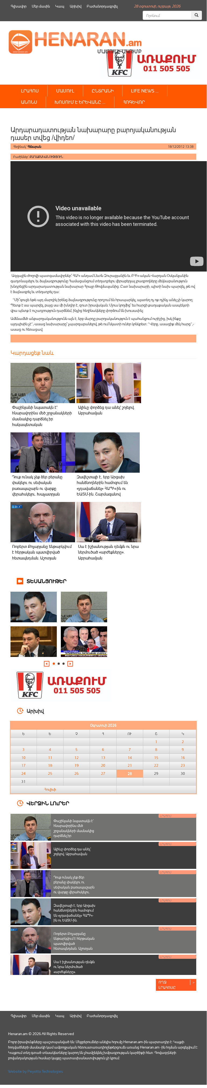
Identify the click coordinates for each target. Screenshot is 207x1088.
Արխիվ (75, 6)
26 (76, 773)
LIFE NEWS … (145, 90)
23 (183, 765)
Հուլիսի (50, 789)
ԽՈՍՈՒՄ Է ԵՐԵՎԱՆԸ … (80, 102)
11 (50, 758)
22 (156, 765)
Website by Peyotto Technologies (35, 1071)
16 (183, 758)
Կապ (59, 6)
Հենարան (34, 146)
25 (50, 773)
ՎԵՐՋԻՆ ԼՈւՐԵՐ (48, 803)
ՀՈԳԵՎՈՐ (134, 102)
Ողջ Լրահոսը (167, 985)
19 (76, 765)
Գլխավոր (18, 6)
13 (103, 758)
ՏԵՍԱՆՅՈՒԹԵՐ (46, 580)
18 (50, 765)
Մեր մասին (41, 6)
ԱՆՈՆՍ (29, 102)
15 (156, 758)
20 (103, 765)
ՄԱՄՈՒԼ (65, 90)
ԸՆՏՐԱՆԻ (103, 90)
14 (130, 758)
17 (23, 765)
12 (76, 758)
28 (130, 773)
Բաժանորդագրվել (102, 6)
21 (130, 765)
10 (23, 758)
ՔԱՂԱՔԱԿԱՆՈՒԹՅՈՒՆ (46, 157)
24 (23, 773)
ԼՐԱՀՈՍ (30, 90)
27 (103, 773)
